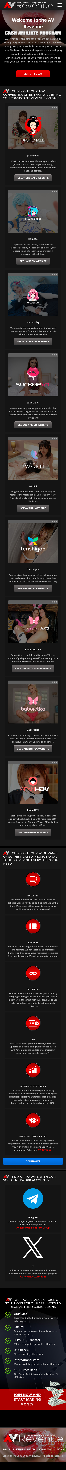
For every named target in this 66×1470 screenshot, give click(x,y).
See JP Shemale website (33, 177)
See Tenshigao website (33, 588)
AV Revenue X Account (33, 1276)
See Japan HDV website (33, 832)
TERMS (60, 1449)
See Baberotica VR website (33, 668)
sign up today (33, 73)
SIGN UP (7, 1449)
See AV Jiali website (33, 508)
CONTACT (32, 1449)
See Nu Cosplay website (33, 341)
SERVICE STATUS (46, 1449)
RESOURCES (19, 1449)
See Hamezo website (33, 261)
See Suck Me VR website (33, 424)
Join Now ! (33, 1161)
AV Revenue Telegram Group (33, 1227)
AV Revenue (44, 1149)
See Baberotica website (33, 748)
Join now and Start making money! (27, 1399)
